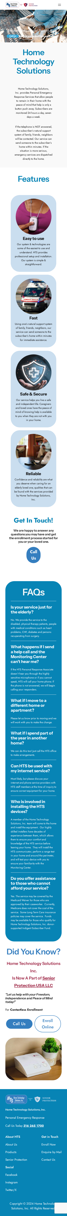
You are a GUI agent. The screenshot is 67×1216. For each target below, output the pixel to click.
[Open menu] (59, 5)
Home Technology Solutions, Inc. (25, 1109)
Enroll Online (48, 1024)
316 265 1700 (33, 1126)
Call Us (19, 1024)
